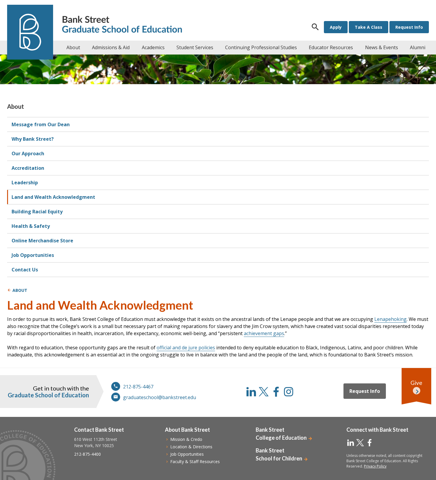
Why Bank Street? (33, 139)
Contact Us (25, 269)
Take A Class (368, 27)
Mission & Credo (186, 439)
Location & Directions (191, 446)
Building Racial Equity (37, 211)
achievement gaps (264, 333)
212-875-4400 (87, 454)
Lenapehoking (390, 319)
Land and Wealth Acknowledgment (53, 197)
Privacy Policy (375, 466)
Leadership (25, 182)
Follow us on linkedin (251, 391)
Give (416, 382)
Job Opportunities (33, 255)
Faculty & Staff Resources (195, 461)
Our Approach (28, 153)
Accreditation (28, 168)
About (15, 106)
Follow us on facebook (276, 391)
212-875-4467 (138, 386)
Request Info (409, 27)
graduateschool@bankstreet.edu (159, 397)
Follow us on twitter (263, 391)
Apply (336, 27)
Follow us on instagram (288, 391)
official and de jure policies (186, 347)
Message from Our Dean (41, 124)
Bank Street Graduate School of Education (122, 25)
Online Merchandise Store (42, 240)
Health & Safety (31, 226)
